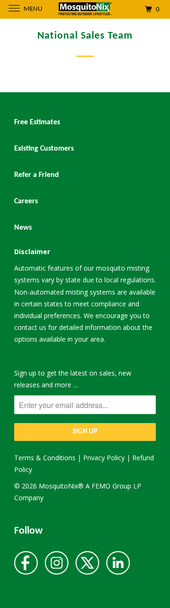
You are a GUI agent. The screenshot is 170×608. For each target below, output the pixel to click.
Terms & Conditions (45, 457)
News (23, 228)
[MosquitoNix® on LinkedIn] (118, 563)
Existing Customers (44, 148)
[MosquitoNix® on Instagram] (56, 563)
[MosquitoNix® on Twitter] (87, 563)
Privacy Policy (104, 457)
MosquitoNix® (62, 485)
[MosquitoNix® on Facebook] (26, 563)
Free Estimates (37, 122)
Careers (26, 201)
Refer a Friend (36, 175)
